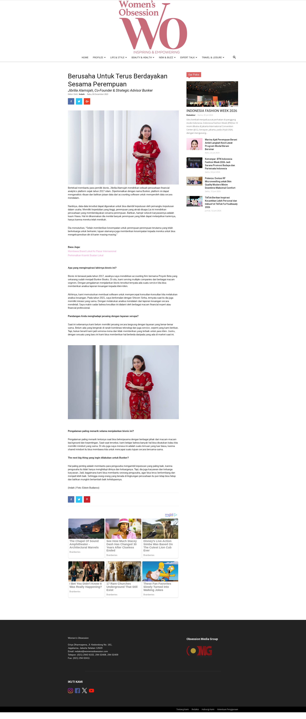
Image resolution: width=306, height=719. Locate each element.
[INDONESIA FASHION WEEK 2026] (212, 95)
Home (85, 57)
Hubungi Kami (208, 709)
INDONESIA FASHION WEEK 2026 (211, 111)
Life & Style (117, 57)
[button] (234, 57)
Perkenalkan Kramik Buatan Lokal (85, 255)
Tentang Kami (182, 709)
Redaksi (195, 709)
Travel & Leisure (212, 57)
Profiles (98, 57)
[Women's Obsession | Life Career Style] (153, 27)
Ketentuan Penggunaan (227, 709)
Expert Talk (187, 57)
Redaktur (190, 115)
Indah (82, 94)
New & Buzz (166, 57)
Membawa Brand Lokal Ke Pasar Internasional (92, 251)
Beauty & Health (141, 57)
